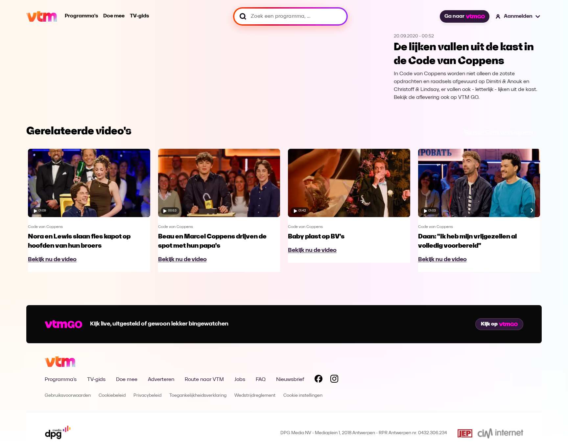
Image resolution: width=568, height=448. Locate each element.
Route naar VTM (204, 379)
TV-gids (139, 16)
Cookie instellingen (302, 395)
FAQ (261, 379)
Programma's (81, 16)
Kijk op (489, 324)
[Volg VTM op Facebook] (318, 380)
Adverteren (161, 379)
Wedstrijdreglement (254, 395)
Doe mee (114, 16)
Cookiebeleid (112, 395)
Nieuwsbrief (290, 379)
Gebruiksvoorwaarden (68, 395)
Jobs (239, 379)
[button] (518, 16)
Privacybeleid (147, 395)
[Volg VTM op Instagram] (334, 380)
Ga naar (454, 16)
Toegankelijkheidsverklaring (197, 395)
